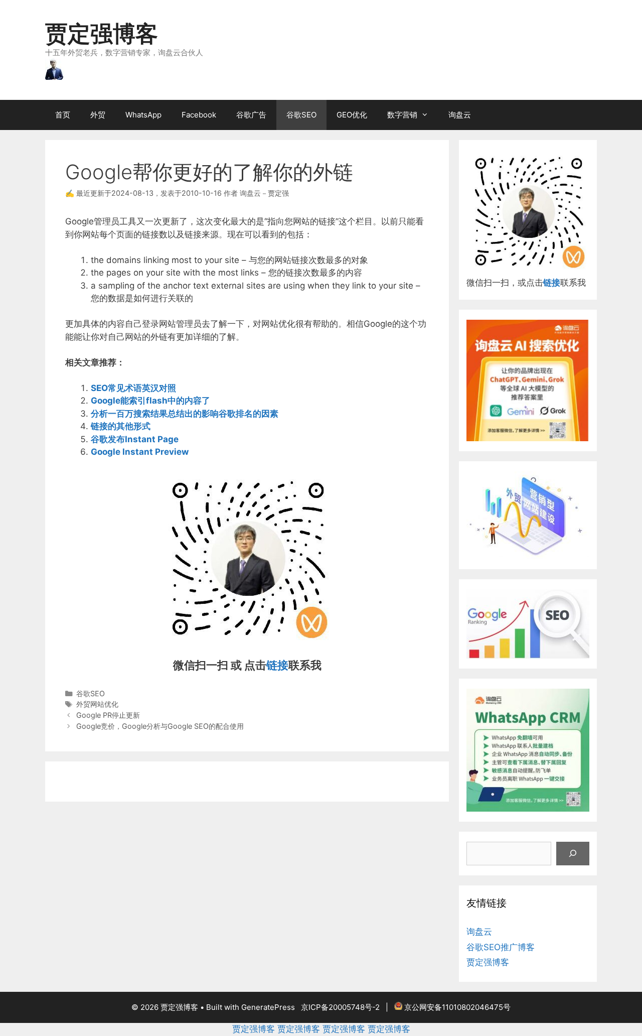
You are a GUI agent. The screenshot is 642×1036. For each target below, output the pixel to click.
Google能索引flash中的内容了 (150, 401)
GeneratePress (268, 1007)
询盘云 (459, 114)
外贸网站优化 (97, 704)
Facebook (199, 114)
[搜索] (572, 854)
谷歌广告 (251, 114)
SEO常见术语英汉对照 (133, 388)
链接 (277, 665)
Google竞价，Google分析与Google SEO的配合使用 (160, 726)
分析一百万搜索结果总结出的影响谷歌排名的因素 (184, 414)
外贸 (97, 114)
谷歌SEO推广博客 (500, 947)
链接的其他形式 (120, 426)
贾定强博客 (101, 33)
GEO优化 (352, 114)
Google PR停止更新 (108, 715)
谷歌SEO (301, 114)
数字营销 (402, 114)
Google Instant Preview (140, 452)
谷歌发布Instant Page (135, 439)
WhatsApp (143, 114)
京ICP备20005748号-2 (340, 1007)
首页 (62, 114)
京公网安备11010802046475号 (457, 1007)
